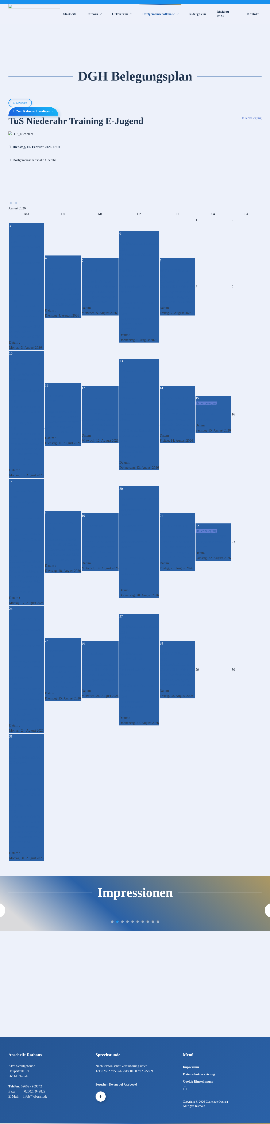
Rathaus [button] (92, 14)
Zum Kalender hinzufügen (33, 111)
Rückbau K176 (223, 14)
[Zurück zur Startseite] (34, 14)
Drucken (21, 102)
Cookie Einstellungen (198, 1081)
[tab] (112, 921)
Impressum (191, 1067)
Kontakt (253, 14)
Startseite (69, 14)
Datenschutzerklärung (199, 1074)
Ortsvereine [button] (120, 14)
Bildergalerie (198, 14)
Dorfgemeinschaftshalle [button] (158, 14)
